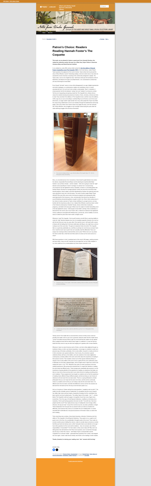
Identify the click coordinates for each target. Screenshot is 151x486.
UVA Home (6, 1)
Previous (101, 39)
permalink (87, 455)
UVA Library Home (14, 1)
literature (74, 455)
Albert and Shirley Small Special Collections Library (67, 7)
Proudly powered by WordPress (75, 461)
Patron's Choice (66, 454)
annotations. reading (67, 455)
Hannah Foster (86, 454)
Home (44, 32)
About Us (50, 32)
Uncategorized (74, 454)
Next (107, 39)
